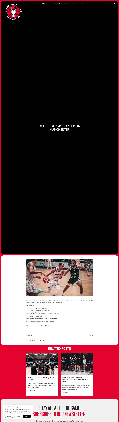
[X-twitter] (106, 3)
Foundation (55, 4)
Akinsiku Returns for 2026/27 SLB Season (41, 379)
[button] (37, 340)
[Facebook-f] (109, 3)
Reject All (18, 416)
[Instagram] (112, 3)
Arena (82, 4)
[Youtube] (114, 3)
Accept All (27, 416)
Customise (9, 416)
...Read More (31, 391)
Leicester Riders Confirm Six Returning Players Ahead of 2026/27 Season (76, 379)
